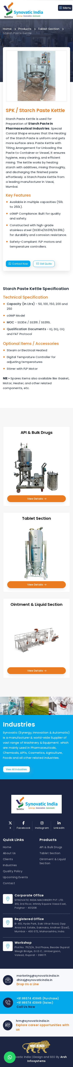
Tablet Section (48, 29)
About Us (9, 853)
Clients (8, 859)
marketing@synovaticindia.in (38, 976)
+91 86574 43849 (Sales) (35, 1003)
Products (24, 29)
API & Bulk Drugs (51, 847)
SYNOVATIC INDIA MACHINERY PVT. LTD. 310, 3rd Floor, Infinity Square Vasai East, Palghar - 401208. (40, 904)
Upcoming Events (15, 877)
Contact (9, 883)
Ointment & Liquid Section (53, 861)
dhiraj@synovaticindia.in (34, 980)
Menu (66, 8)
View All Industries (16, 769)
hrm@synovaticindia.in (32, 1021)
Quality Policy (12, 871)
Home (7, 29)
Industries (10, 865)
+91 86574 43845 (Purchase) (38, 998)
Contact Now (20, 263)
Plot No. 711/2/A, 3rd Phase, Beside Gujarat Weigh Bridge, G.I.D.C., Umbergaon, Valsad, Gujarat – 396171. (42, 951)
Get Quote (46, 263)
